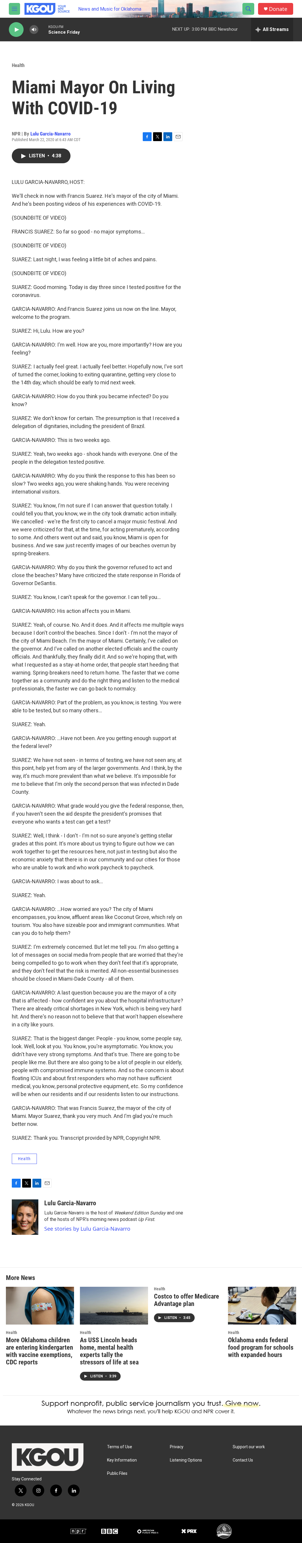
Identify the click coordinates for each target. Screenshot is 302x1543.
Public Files (117, 1473)
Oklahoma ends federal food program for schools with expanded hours (260, 1347)
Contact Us (243, 1460)
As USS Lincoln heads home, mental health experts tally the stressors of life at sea (109, 1351)
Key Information (122, 1460)
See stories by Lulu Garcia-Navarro (87, 1228)
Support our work (249, 1447)
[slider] (43, 29)
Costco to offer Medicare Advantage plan (186, 1300)
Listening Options (186, 1460)
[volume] (34, 29)
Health (18, 65)
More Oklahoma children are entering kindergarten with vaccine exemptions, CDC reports (39, 1351)
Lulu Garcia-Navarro (50, 134)
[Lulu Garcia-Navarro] (25, 1217)
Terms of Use (119, 1447)
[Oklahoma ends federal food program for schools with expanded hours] (262, 1306)
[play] (16, 29)
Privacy (176, 1447)
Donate (278, 9)
